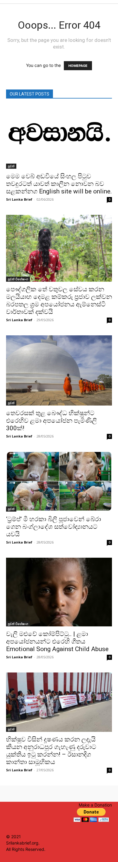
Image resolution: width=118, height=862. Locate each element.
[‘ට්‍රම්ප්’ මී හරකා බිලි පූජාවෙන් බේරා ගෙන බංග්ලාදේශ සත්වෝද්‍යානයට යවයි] (59, 482)
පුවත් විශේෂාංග (18, 279)
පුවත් (11, 166)
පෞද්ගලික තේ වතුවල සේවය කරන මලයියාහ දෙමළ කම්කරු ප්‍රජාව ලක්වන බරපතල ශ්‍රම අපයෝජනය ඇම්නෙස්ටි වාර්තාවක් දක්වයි (59, 300)
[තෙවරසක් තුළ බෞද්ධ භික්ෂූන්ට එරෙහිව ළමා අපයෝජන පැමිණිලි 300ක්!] (59, 370)
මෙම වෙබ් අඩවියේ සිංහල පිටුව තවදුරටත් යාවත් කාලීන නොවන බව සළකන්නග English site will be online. (59, 184)
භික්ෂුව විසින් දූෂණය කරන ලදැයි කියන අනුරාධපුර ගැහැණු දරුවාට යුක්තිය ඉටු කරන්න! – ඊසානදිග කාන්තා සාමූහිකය (51, 751)
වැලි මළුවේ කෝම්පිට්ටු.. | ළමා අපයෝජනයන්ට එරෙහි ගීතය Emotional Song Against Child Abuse (57, 641)
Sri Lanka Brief (19, 199)
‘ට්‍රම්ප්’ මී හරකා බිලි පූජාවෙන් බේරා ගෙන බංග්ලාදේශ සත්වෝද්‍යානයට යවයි (53, 527)
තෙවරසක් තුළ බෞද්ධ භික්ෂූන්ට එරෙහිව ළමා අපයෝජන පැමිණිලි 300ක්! (51, 420)
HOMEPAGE (77, 66)
